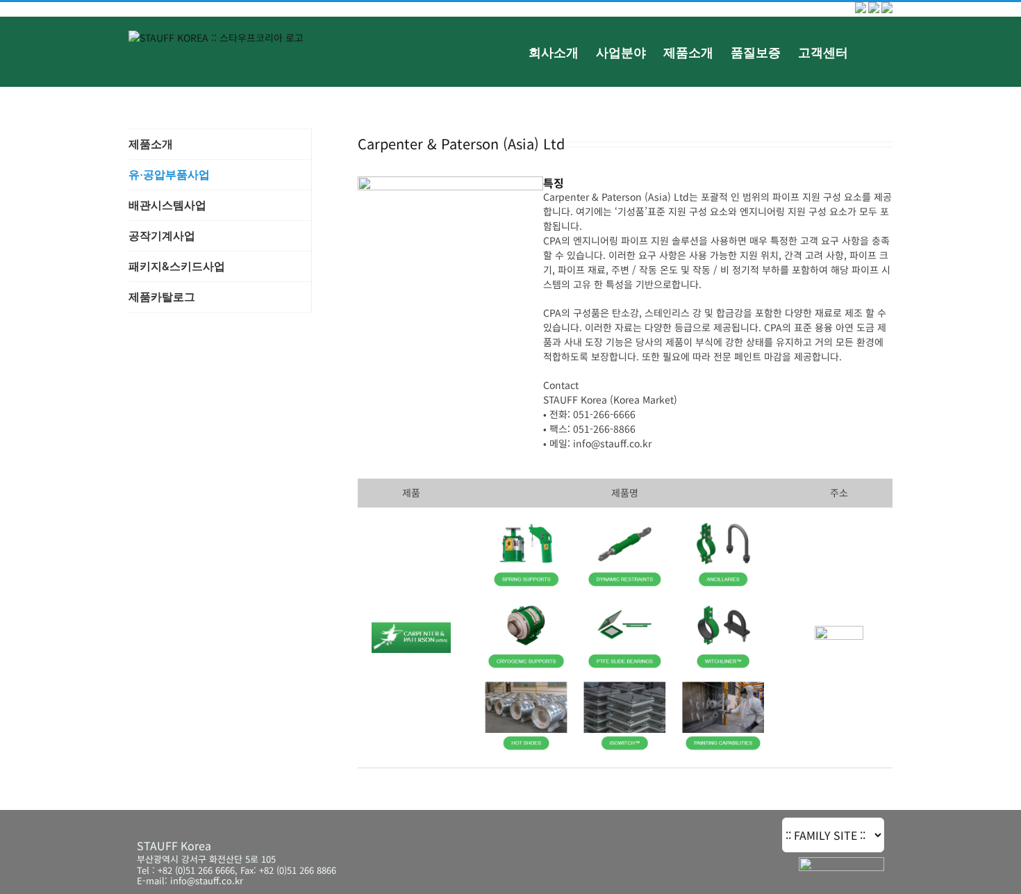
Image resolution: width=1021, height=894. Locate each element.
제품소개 (150, 144)
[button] (870, 51)
